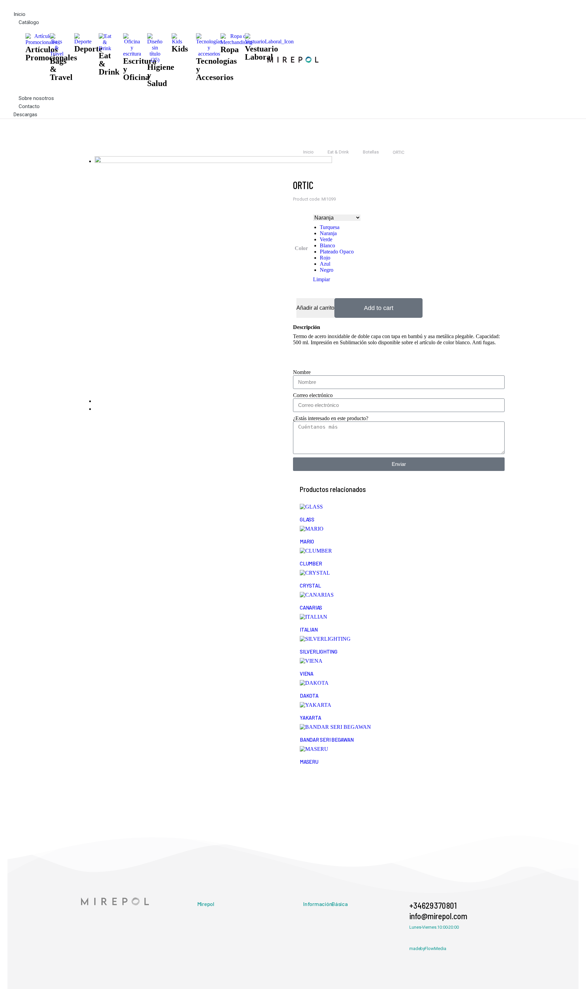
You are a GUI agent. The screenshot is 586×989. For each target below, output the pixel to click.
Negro (326, 270)
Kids (180, 48)
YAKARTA (310, 718)
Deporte (88, 48)
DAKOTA (309, 696)
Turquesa (329, 227)
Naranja (328, 233)
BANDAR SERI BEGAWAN (326, 740)
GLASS (307, 519)
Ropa (229, 49)
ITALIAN (308, 629)
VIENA (306, 674)
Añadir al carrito (315, 308)
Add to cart (378, 308)
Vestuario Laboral (261, 52)
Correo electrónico (313, 395)
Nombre (302, 372)
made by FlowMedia (427, 948)
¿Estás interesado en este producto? (330, 418)
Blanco (327, 245)
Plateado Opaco (337, 251)
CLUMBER (311, 563)
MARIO (307, 541)
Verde (326, 239)
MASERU (309, 762)
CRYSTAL (310, 585)
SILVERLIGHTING (318, 651)
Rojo (325, 258)
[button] (141, 5)
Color (301, 248)
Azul (325, 264)
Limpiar (321, 279)
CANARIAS (311, 607)
